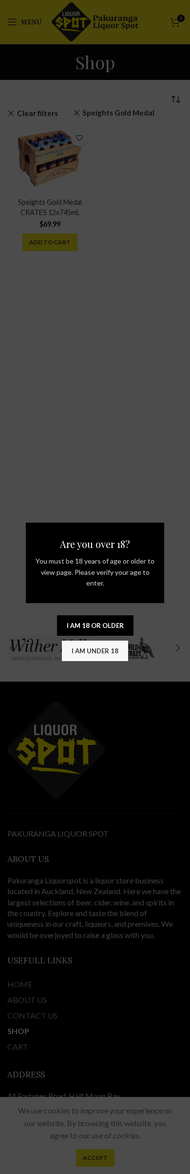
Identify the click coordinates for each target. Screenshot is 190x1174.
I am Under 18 (95, 651)
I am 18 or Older (95, 625)
